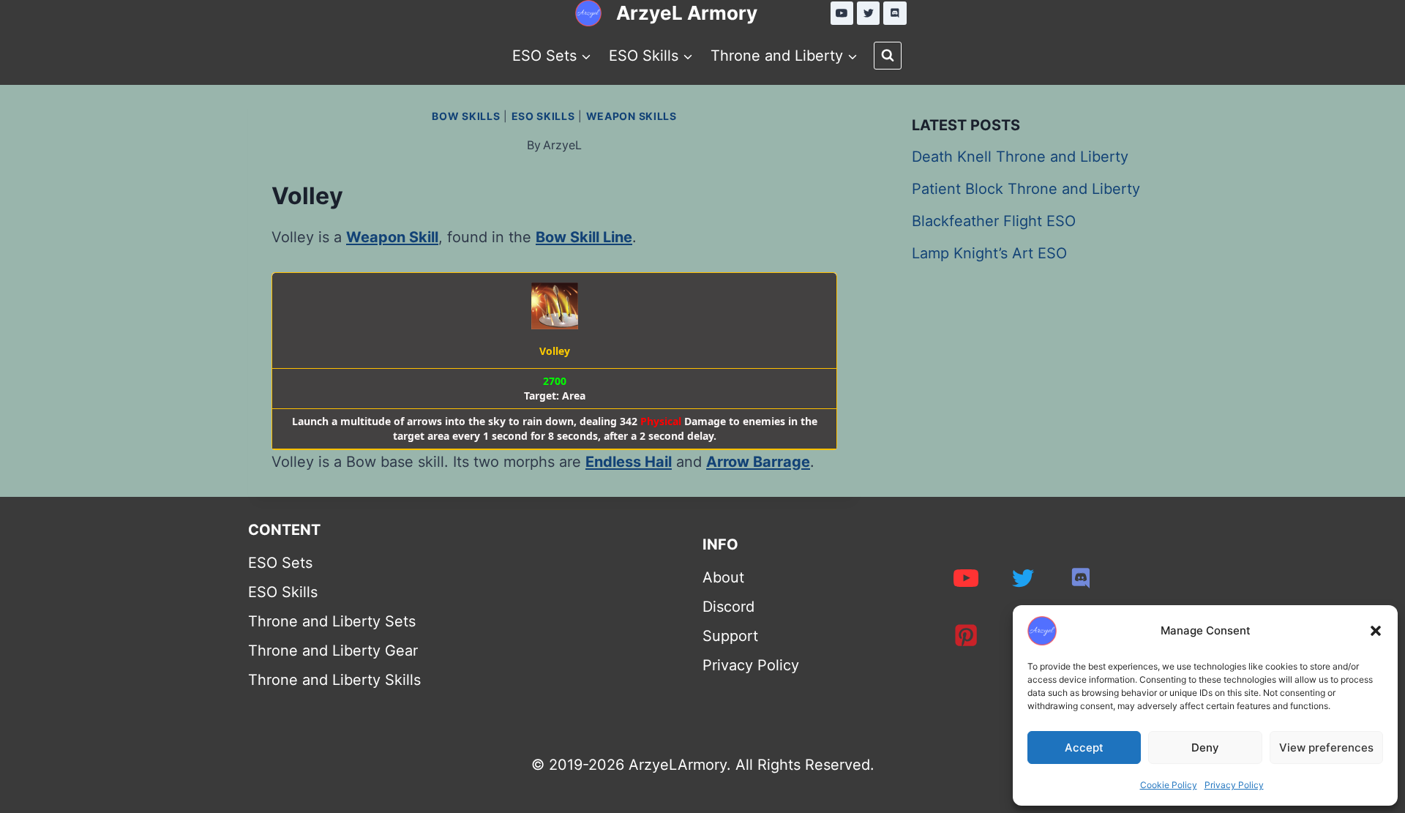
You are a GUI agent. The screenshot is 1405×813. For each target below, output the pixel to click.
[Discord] (895, 13)
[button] (1375, 630)
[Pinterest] (966, 635)
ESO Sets (280, 563)
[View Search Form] (888, 56)
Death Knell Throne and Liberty (1020, 156)
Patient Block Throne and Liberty (1026, 189)
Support (730, 636)
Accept (1084, 747)
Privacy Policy (1234, 784)
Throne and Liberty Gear (333, 650)
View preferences (1326, 747)
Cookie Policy (1168, 784)
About (723, 577)
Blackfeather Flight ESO (994, 221)
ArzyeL (562, 145)
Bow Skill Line (584, 237)
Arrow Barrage (758, 462)
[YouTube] (842, 13)
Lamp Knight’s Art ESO (989, 253)
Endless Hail (628, 462)
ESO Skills (543, 116)
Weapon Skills (631, 116)
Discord (728, 606)
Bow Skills (466, 116)
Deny (1205, 747)
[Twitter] (868, 13)
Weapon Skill (392, 237)
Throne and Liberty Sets (332, 621)
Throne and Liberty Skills (334, 680)
